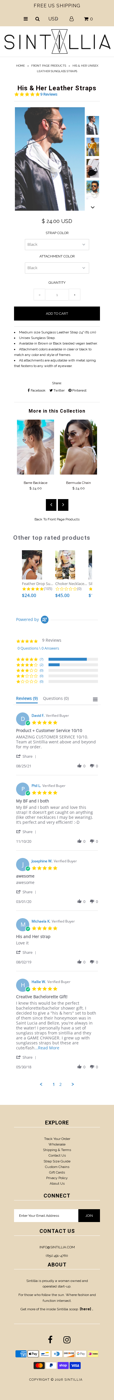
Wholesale (57, 1144)
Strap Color (57, 233)
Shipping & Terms (57, 1150)
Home (20, 65)
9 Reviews (48, 94)
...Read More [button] (46, 1048)
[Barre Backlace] (35, 473)
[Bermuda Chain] (78, 473)
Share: (57, 383)
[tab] (27, 699)
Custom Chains (57, 1167)
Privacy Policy (57, 1178)
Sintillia (73, 1380)
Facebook (38, 390)
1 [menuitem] (54, 1084)
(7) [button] (41, 659)
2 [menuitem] (60, 1084)
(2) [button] (41, 664)
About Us (57, 1183)
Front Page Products (48, 65)
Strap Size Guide (57, 1161)
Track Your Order (57, 1139)
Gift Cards (57, 1172)
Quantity (57, 283)
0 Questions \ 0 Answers (38, 648)
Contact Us (57, 1155)
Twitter (59, 390)
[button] (27, 756)
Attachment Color (57, 256)
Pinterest (79, 390)
